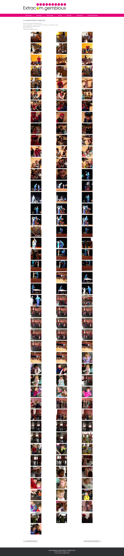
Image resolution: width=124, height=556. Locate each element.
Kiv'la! (68, 553)
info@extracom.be (66, 551)
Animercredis (80, 15)
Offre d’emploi (50, 15)
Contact (60, 15)
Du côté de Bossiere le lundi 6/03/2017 (92, 540)
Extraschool (39, 15)
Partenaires (69, 15)
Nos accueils (28, 15)
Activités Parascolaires (93, 15)
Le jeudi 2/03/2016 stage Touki (30, 540)
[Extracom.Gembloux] (44, 7)
